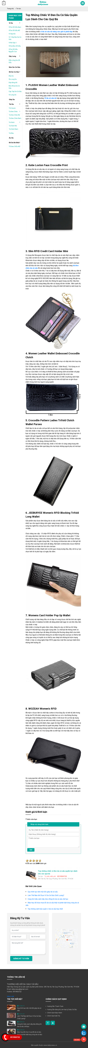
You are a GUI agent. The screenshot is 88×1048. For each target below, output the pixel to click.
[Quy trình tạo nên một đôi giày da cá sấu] (11, 1007)
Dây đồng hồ (13, 82)
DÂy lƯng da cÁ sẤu (14, 61)
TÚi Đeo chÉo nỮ (14, 146)
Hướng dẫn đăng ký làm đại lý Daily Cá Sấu (62, 1009)
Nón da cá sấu (14, 67)
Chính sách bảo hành (54, 1013)
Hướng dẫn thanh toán (55, 1006)
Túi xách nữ (13, 126)
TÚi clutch (12, 108)
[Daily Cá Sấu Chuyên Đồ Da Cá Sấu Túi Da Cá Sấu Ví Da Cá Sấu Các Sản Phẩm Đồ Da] (43, 3)
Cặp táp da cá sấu (15, 91)
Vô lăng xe (12, 95)
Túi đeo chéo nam (15, 118)
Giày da (12, 99)
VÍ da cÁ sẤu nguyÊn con (13, 50)
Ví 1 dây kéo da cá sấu (15, 38)
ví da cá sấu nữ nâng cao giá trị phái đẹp (56, 32)
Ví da (11, 23)
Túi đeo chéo (13, 111)
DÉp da (11, 76)
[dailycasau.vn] (48, 1023)
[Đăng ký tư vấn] (83, 1026)
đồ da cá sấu (14, 72)
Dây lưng (12, 56)
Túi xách (11, 122)
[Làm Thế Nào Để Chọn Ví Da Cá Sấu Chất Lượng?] (11, 1015)
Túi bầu (11, 133)
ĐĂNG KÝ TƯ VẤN (21, 958)
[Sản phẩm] (83, 1039)
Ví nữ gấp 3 (12, 43)
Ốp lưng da (13, 79)
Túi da (11, 104)
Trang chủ (10, 8)
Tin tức (18, 8)
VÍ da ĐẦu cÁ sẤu (15, 46)
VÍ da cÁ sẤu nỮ (14, 30)
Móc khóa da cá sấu (14, 87)
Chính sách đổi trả (53, 1016)
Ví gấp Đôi (12, 34)
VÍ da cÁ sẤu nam (15, 27)
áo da (11, 138)
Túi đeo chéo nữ (14, 115)
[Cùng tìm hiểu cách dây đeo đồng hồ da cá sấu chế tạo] (11, 1023)
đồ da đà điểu (14, 143)
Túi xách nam (13, 129)
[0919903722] (83, 1033)
